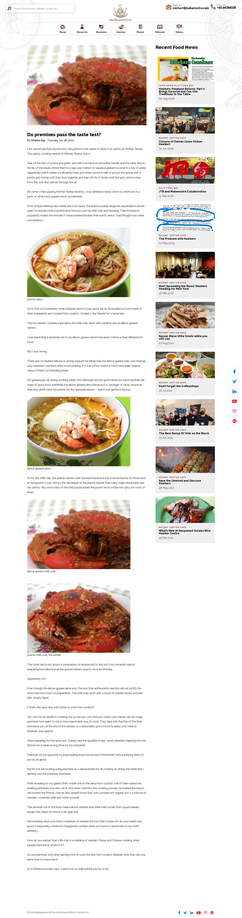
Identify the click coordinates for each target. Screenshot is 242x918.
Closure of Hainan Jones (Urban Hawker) (180, 143)
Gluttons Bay (184, 86)
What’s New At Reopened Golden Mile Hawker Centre (185, 532)
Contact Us (83, 912)
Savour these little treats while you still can (183, 337)
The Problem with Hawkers (177, 238)
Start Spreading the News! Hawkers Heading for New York (183, 287)
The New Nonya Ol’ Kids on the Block (184, 433)
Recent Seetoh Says (172, 138)
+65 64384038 (226, 7)
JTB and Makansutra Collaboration (182, 191)
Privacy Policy (68, 912)
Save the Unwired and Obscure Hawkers (180, 482)
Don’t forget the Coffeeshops (179, 386)
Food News (166, 86)
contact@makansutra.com (191, 8)
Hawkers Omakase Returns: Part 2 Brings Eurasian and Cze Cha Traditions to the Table (182, 91)
